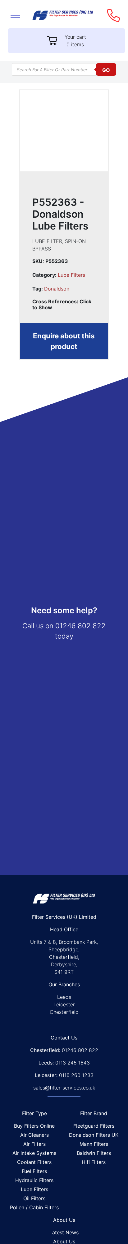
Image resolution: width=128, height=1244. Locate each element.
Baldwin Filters (94, 1153)
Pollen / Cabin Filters (34, 1207)
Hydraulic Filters (34, 1180)
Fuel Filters (34, 1171)
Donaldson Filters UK (93, 1135)
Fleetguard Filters (93, 1126)
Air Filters (34, 1144)
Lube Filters (71, 275)
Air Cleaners (34, 1135)
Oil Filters (34, 1198)
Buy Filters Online (34, 1126)
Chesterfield (64, 1012)
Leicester (64, 1004)
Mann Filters (94, 1144)
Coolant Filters (34, 1162)
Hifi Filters (94, 1162)
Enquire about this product (64, 341)
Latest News (64, 1232)
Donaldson (56, 289)
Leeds (64, 997)
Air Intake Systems (34, 1153)
